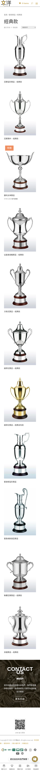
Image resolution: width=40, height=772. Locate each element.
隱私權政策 (16, 743)
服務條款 (7, 743)
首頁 (5, 15)
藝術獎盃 (12, 15)
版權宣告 (25, 743)
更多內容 (20, 698)
